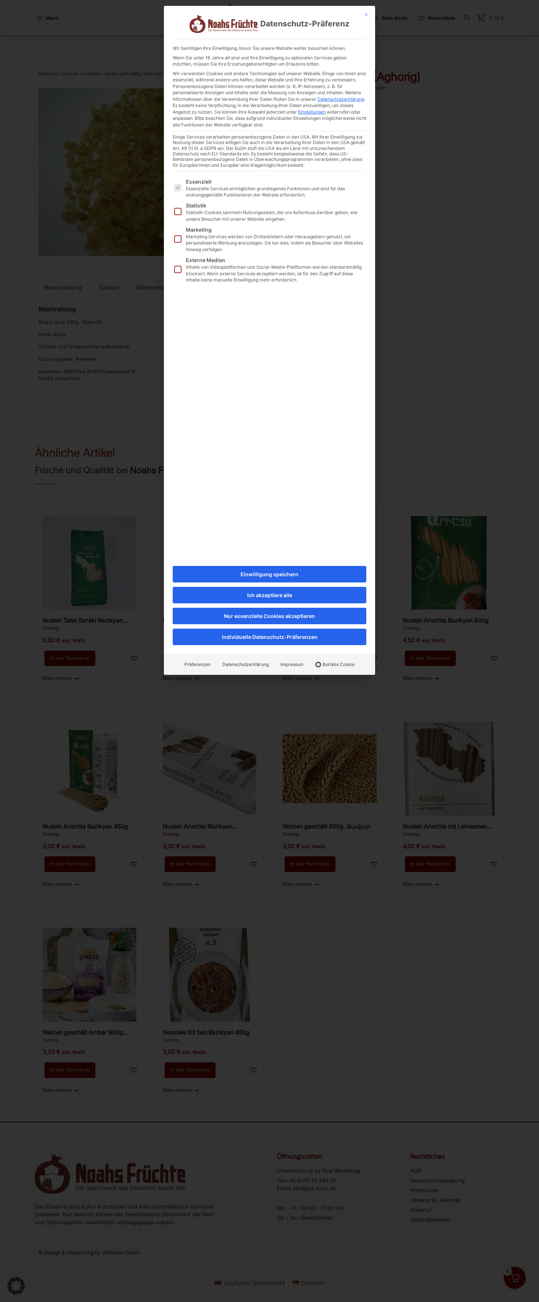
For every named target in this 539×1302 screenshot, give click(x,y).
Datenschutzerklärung (341, 99)
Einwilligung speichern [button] (269, 574)
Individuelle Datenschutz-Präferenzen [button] (270, 637)
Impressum (292, 664)
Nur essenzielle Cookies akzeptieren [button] (269, 616)
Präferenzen (197, 664)
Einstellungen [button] (312, 112)
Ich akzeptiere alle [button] (269, 595)
